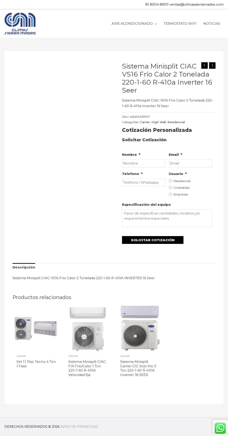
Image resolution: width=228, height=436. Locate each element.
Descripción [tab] (23, 267)
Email (175, 154)
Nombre (131, 154)
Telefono (132, 174)
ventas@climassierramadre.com (196, 4)
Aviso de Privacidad (79, 427)
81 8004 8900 (157, 4)
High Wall (158, 122)
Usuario (178, 174)
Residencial (176, 122)
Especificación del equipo (146, 204)
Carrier (145, 122)
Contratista (181, 187)
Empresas (181, 194)
